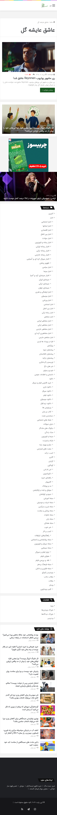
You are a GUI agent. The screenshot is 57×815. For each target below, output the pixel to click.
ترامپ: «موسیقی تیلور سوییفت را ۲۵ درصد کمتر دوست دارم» (30, 198)
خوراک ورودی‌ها (47, 610)
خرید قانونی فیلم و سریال (41, 382)
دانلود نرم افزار (46, 403)
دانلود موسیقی (45, 399)
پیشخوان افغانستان (46, 354)
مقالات (51, 581)
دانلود (51, 378)
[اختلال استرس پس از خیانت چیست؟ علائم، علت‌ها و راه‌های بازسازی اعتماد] (47, 687)
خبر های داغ (48, 366)
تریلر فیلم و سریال (42, 552)
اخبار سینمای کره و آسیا (39, 275)
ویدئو (51, 585)
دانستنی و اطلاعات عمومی (43, 374)
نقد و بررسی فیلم (42, 560)
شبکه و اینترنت (48, 440)
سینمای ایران (44, 279)
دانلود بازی (47, 387)
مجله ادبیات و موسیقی (45, 502)
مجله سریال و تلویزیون (42, 543)
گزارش (51, 461)
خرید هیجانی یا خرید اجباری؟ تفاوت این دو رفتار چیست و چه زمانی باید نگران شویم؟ (20, 648)
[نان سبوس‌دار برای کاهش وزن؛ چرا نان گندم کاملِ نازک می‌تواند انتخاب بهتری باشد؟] (47, 699)
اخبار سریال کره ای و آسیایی (38, 259)
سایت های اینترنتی (44, 449)
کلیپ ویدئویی (45, 589)
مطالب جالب (48, 576)
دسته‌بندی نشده (47, 415)
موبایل (21, 786)
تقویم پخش (44, 263)
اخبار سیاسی (46, 267)
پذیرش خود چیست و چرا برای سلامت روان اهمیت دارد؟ (22, 673)
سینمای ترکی (44, 283)
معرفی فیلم (45, 556)
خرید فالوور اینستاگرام (34, 786)
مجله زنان (49, 519)
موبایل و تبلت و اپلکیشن (42, 490)
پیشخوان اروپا (48, 349)
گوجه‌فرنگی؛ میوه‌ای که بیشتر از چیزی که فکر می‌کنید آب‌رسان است (21, 708)
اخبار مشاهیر (48, 316)
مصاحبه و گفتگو (47, 572)
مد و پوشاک (46, 486)
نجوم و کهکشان (45, 494)
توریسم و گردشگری (46, 362)
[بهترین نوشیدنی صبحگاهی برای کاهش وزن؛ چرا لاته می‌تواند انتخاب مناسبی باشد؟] (47, 722)
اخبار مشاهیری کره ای (43, 333)
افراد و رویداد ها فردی (45, 341)
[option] (28, 119)
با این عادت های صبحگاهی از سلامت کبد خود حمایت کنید (21, 743)
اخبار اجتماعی (46, 221)
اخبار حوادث (46, 238)
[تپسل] (10, 140)
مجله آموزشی (48, 498)
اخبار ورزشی (46, 300)
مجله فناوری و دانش (43, 568)
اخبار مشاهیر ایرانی (44, 321)
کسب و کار (47, 531)
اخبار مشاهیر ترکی (44, 325)
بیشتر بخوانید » (47, 90)
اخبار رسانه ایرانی (42, 246)
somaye (50, 74)
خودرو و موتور (48, 370)
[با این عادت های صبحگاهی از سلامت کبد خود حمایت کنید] (47, 746)
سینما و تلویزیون (47, 436)
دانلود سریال (46, 391)
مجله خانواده (48, 515)
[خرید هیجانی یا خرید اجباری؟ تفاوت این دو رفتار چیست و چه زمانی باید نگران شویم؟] (47, 650)
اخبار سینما (47, 271)
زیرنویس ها (46, 407)
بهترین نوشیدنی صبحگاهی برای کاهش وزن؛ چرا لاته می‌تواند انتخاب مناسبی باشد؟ (20, 720)
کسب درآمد (49, 453)
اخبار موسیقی (46, 296)
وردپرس (50, 618)
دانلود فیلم (47, 395)
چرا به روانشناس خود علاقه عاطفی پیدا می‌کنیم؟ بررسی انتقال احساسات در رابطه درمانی (20, 636)
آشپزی (51, 213)
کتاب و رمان (46, 411)
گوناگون (50, 465)
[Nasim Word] (44, 5)
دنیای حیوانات (48, 424)
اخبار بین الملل (46, 234)
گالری (51, 457)
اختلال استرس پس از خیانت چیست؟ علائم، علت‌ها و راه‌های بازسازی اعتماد (22, 684)
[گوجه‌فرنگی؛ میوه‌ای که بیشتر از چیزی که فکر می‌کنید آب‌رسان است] (47, 710)
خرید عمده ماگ (49, 786)
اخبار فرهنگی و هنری (43, 292)
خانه (51, 22)
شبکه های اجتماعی (44, 420)
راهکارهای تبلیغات (42, 535)
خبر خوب (47, 527)
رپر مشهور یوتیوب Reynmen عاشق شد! (34, 78)
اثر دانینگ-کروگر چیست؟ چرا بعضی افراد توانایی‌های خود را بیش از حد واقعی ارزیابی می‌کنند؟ (28, 129)
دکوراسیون (47, 473)
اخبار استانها (47, 226)
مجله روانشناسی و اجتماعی (41, 539)
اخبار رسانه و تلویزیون (43, 242)
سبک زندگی (49, 432)
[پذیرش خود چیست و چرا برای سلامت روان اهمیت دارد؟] (47, 675)
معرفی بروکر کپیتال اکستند (39, 788)
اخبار (51, 217)
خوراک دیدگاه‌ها (47, 614)
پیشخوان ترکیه (48, 358)
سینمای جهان (43, 288)
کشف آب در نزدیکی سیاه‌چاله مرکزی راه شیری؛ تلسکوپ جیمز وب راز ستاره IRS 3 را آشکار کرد (21, 732)
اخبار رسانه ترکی (42, 250)
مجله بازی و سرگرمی (45, 506)
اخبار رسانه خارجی (42, 255)
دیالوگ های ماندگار (46, 428)
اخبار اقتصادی (46, 230)
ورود (51, 605)
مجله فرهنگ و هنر (44, 564)
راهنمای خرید (46, 477)
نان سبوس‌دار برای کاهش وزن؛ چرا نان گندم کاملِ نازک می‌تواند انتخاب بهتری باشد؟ (22, 696)
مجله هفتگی (48, 523)
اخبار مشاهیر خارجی (43, 329)
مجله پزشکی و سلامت (45, 510)
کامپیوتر (48, 482)
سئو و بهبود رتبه (45, 444)
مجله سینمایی (46, 548)
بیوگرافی (50, 345)
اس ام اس (47, 469)
